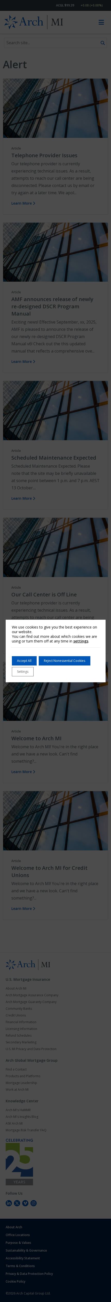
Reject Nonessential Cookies (64, 661)
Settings (22, 671)
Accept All (24, 661)
